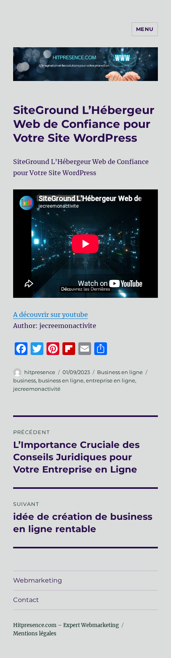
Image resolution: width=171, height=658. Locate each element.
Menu (145, 29)
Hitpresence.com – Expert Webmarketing (66, 625)
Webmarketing (37, 580)
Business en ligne (120, 372)
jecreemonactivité (36, 389)
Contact (26, 600)
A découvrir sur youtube (50, 314)
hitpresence (39, 372)
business (24, 380)
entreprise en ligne (110, 380)
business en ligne (61, 380)
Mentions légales (34, 633)
